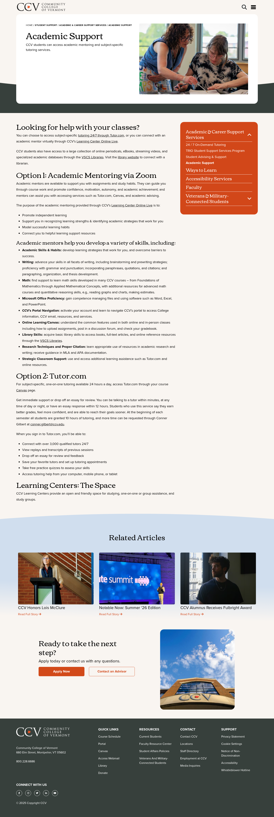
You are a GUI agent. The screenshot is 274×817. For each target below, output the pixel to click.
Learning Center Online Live (97, 141)
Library (102, 765)
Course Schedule (109, 736)
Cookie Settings (231, 744)
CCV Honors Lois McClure (41, 607)
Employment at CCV (193, 758)
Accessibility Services (209, 178)
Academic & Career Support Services (215, 134)
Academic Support (200, 162)
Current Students (150, 736)
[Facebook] (19, 793)
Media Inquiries (190, 765)
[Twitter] (37, 793)
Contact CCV (188, 736)
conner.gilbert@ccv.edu (47, 424)
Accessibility (229, 763)
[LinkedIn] (46, 793)
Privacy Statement (233, 736)
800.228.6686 (25, 761)
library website (128, 157)
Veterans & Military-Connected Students (207, 198)
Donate (103, 773)
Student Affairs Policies (154, 751)
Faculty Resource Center (155, 744)
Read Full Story (28, 614)
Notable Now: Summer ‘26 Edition (129, 607)
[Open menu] (253, 7)
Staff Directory (189, 751)
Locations (186, 744)
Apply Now (61, 671)
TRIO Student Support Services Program (215, 150)
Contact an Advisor (111, 671)
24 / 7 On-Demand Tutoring (206, 144)
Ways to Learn (201, 170)
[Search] (244, 7)
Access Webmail (108, 758)
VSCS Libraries (92, 157)
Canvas (21, 390)
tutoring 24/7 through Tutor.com (101, 135)
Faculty (194, 187)
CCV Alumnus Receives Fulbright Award (216, 607)
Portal (102, 744)
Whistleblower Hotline (235, 770)
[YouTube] (55, 793)
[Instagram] (28, 793)
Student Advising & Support (206, 156)
